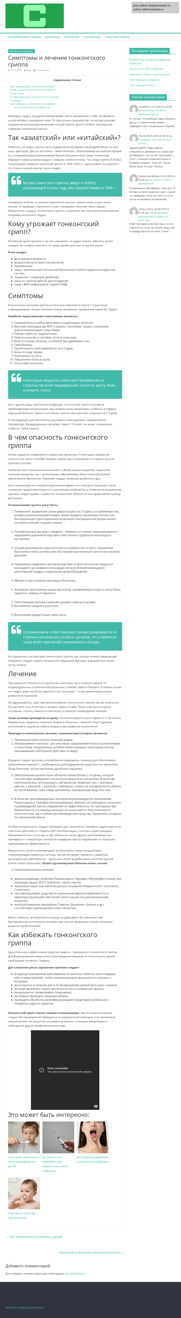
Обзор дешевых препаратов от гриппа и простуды (153, 216)
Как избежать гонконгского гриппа (32, 104)
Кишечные (52, 37)
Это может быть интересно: (32, 107)
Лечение (15, 100)
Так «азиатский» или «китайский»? (32, 86)
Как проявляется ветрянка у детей (33, 1237)
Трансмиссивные (117, 37)
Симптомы (17, 93)
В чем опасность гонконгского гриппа (34, 97)
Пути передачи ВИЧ (141, 85)
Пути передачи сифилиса (144, 79)
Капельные (71, 37)
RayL (29, 70)
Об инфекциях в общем (24, 37)
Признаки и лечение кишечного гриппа (92, 1252)
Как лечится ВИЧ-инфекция (146, 69)
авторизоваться (75, 1273)
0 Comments (42, 70)
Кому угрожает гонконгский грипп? (33, 90)
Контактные (92, 37)
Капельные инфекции (21, 51)
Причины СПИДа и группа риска (149, 74)
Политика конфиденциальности (24, 1307)
